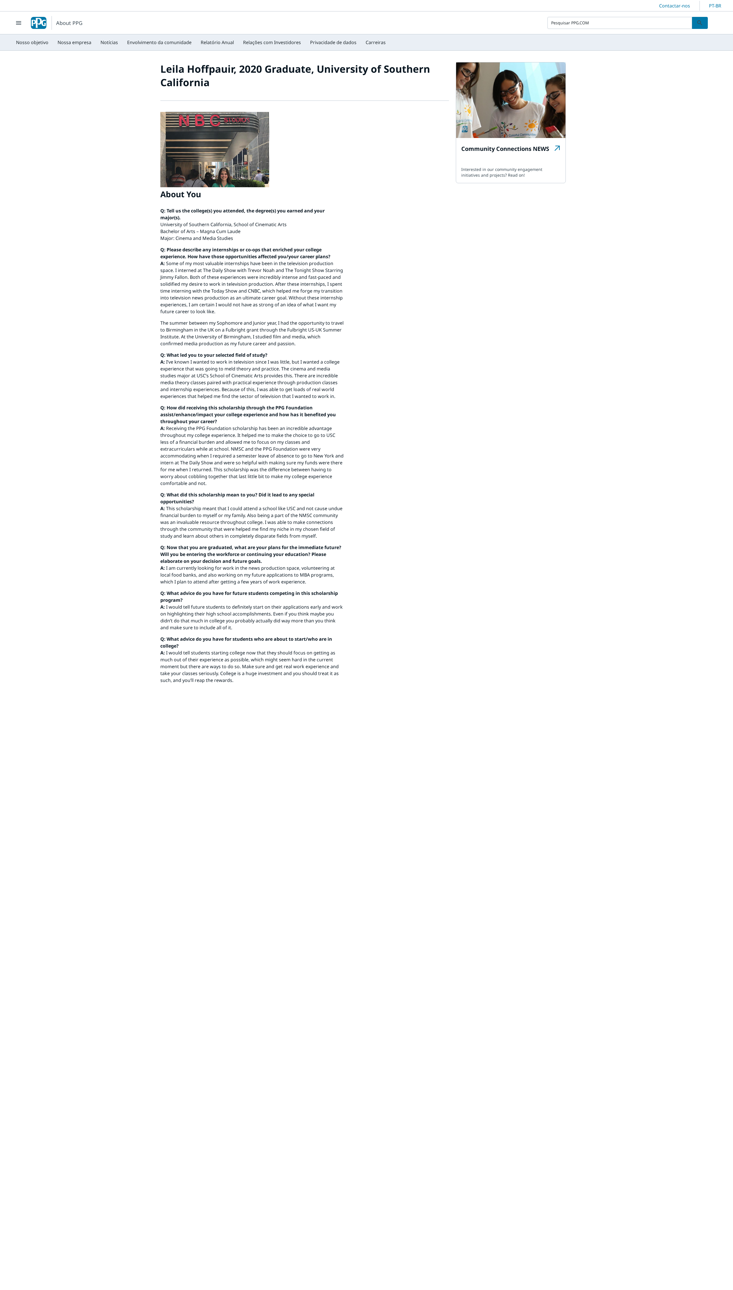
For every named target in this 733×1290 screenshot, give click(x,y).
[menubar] (200, 42)
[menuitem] (32, 42)
